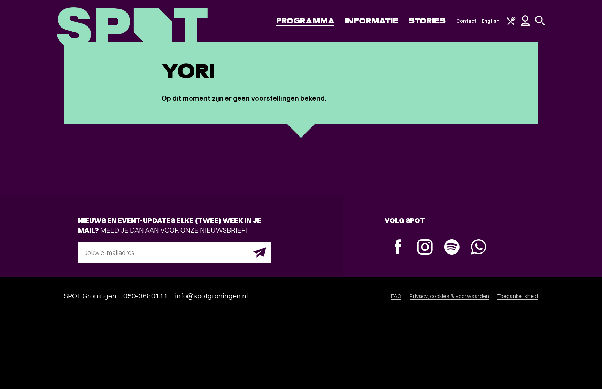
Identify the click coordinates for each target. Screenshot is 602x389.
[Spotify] (451, 247)
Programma (305, 21)
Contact (466, 21)
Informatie (371, 21)
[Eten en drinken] (511, 23)
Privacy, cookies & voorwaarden (449, 296)
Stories (427, 21)
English (490, 21)
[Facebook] (398, 247)
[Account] (525, 24)
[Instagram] (424, 247)
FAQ (396, 296)
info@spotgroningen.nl (211, 295)
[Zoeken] (540, 24)
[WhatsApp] (478, 247)
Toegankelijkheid (517, 296)
